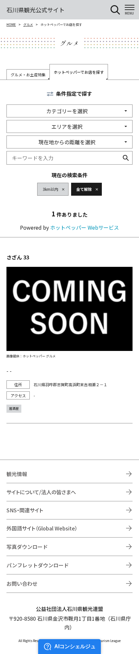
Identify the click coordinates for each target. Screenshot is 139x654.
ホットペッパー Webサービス (84, 227)
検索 (125, 157)
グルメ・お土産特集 (28, 74)
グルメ (28, 24)
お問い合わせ (21, 583)
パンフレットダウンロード (37, 565)
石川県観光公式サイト (35, 10)
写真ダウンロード (27, 546)
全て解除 (84, 189)
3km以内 (50, 189)
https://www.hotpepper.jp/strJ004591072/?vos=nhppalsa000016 (69, 333)
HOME (11, 24)
